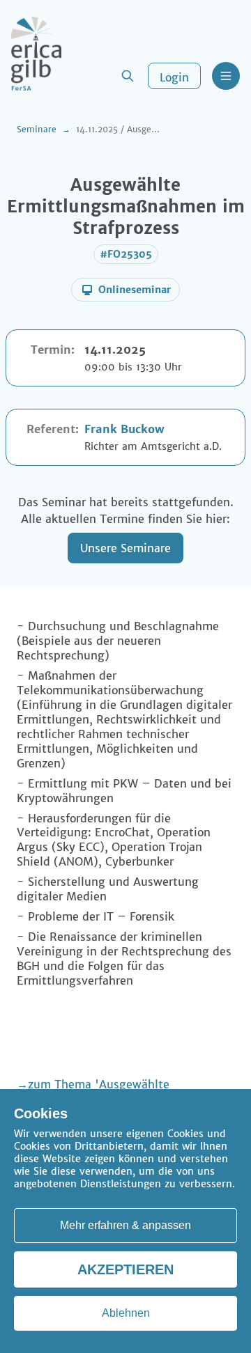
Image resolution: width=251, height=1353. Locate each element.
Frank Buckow (124, 429)
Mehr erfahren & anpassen (125, 1225)
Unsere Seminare (125, 548)
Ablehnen (126, 1313)
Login (174, 77)
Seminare (36, 129)
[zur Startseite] (36, 54)
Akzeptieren (125, 1269)
